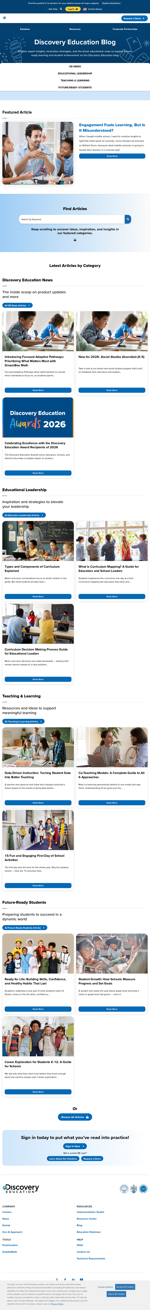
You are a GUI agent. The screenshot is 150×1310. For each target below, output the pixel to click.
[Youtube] (82, 1280)
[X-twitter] (57, 1280)
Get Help (53, 9)
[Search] (128, 219)
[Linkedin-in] (73, 1280)
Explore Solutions (111, 3)
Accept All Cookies (125, 1287)
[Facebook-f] (65, 1280)
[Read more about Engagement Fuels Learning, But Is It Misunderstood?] (37, 153)
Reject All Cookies (116, 1294)
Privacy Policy (57, 1304)
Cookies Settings (105, 1287)
